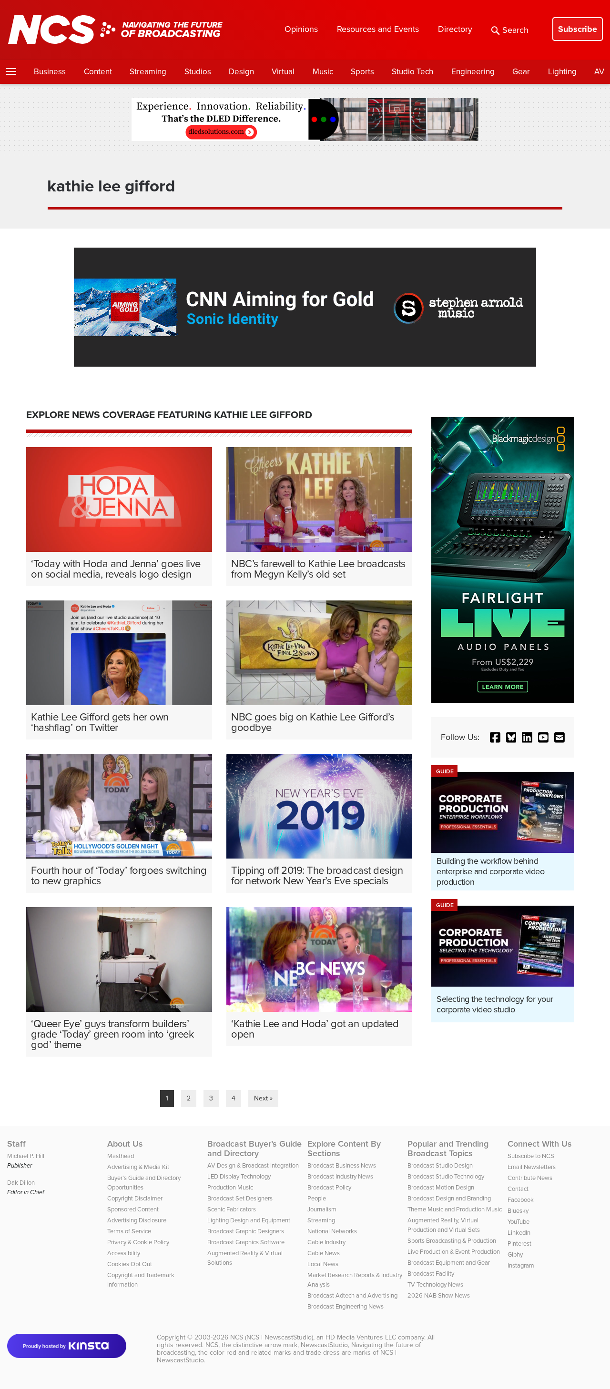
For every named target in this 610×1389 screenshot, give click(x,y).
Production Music (230, 1187)
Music (323, 72)
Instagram (521, 1265)
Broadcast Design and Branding (449, 1198)
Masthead (120, 1155)
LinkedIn (519, 1232)
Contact (518, 1188)
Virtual (283, 72)
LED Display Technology (239, 1176)
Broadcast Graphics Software (246, 1242)
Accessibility (123, 1253)
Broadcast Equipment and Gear (448, 1262)
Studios (197, 72)
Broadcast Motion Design (440, 1187)
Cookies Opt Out (129, 1264)
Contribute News (530, 1177)
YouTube (518, 1221)
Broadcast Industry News (340, 1176)
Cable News (323, 1253)
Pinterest (519, 1243)
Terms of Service (129, 1231)
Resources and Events (378, 29)
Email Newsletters (532, 1166)
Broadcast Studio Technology (445, 1176)
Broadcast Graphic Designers (245, 1231)
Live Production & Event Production (453, 1251)
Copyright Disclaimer (135, 1198)
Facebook (521, 1199)
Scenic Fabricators (231, 1209)
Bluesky (518, 1210)
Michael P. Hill (25, 1155)
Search (515, 30)
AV (599, 72)
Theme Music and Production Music (454, 1209)
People (316, 1198)
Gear (521, 72)
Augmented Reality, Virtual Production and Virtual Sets (443, 1225)
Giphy (515, 1254)
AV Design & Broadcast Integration (253, 1165)
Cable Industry (326, 1242)
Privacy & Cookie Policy (138, 1242)
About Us (125, 1144)
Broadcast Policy (329, 1187)
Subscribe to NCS (531, 1155)
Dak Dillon (21, 1182)
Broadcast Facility (430, 1273)
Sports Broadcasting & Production (451, 1240)
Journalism (321, 1209)
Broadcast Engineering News (345, 1306)
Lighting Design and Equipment (248, 1220)
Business (50, 72)
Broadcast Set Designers (240, 1198)
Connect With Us (540, 1144)
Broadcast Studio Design (440, 1165)
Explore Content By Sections (344, 1148)
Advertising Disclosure (136, 1220)
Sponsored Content (133, 1209)
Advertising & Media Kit (138, 1166)
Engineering (473, 72)
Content (98, 72)
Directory (455, 29)
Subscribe (577, 29)
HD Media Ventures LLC (360, 1337)
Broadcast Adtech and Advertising (352, 1295)
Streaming (148, 72)
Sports (362, 72)
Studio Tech (412, 72)
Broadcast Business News (341, 1165)
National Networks (332, 1231)
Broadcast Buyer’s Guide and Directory (254, 1148)
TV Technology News (435, 1284)
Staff (16, 1144)
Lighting (562, 72)
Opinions (301, 29)
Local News (322, 1264)
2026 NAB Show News (438, 1295)
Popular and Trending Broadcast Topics (447, 1148)
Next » (263, 1098)
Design (241, 72)
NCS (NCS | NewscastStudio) (271, 1337)
